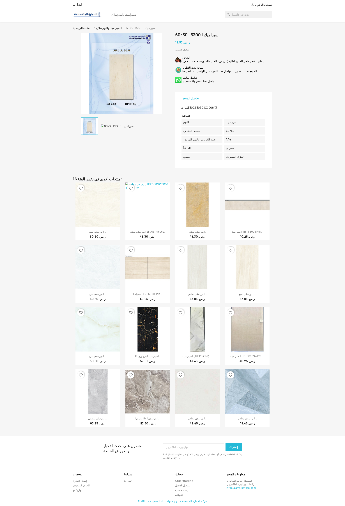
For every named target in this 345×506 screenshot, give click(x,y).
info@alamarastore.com (241, 487)
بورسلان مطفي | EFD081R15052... (147, 231)
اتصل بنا (77, 4)
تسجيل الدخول (182, 485)
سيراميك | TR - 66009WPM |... (247, 356)
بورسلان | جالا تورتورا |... (147, 418)
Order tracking (184, 480)
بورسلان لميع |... (97, 231)
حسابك (179, 474)
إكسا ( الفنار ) (80, 480)
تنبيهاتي (179, 494)
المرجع (185, 107)
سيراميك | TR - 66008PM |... (147, 294)
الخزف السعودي (81, 485)
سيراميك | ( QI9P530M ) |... (197, 356)
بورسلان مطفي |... (197, 231)
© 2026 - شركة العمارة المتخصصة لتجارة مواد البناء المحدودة (173, 501)
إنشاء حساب (181, 490)
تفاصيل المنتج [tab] (191, 98)
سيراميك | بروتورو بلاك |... (147, 356)
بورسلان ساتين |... (197, 294)
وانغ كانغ (77, 490)
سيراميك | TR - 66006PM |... (247, 231)
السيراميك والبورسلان (124, 15)
